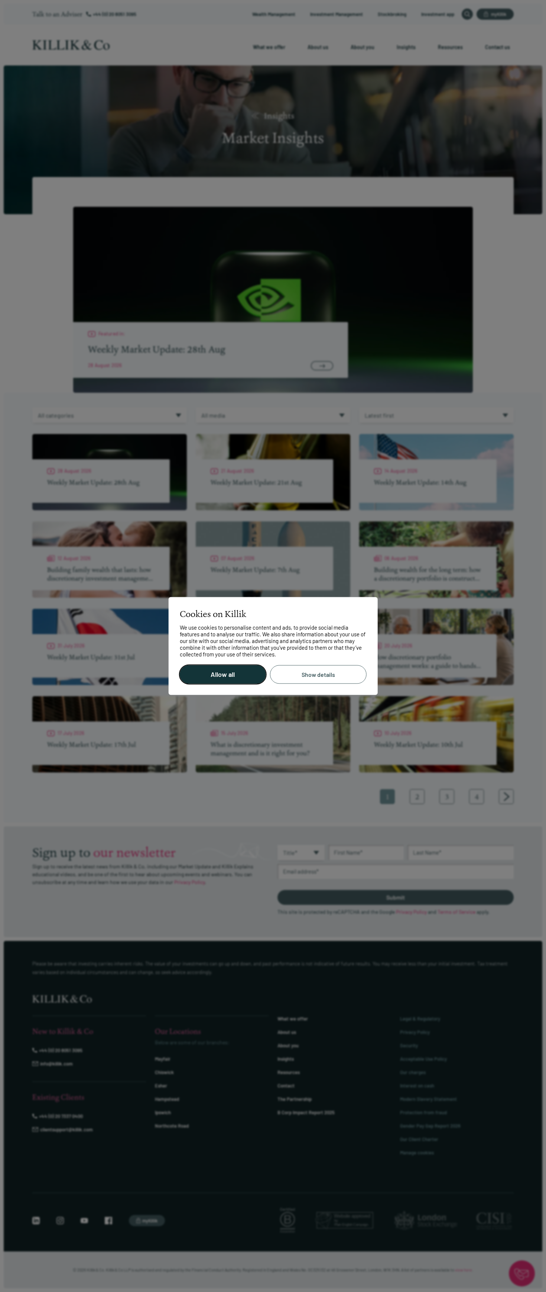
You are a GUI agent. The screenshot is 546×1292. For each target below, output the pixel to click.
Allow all (223, 675)
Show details (318, 674)
